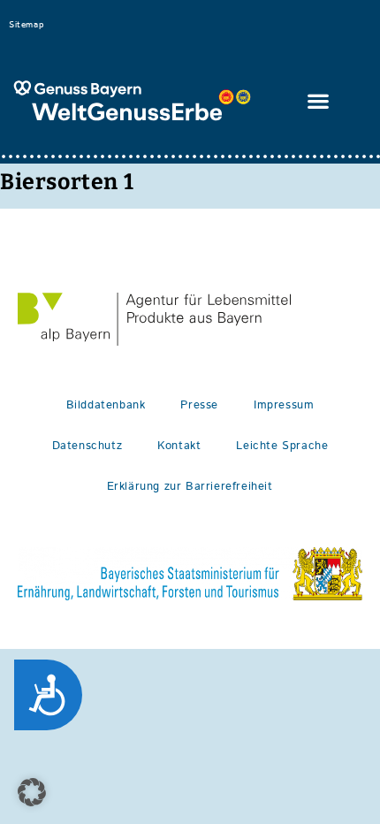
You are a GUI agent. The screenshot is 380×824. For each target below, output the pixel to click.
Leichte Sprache (282, 446)
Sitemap (26, 25)
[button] (319, 101)
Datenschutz (87, 446)
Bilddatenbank (106, 405)
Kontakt (179, 446)
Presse (199, 405)
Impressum (284, 405)
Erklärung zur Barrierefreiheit (190, 486)
